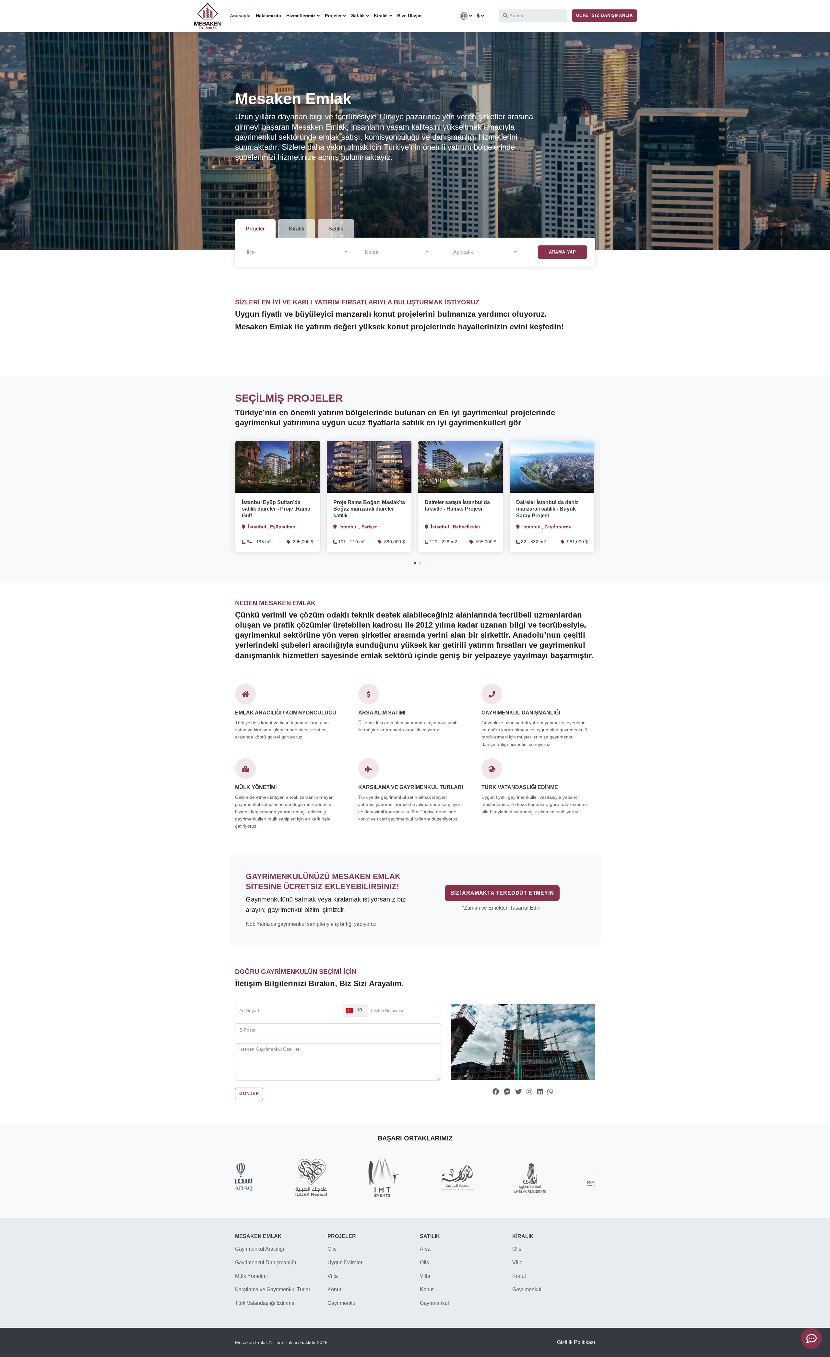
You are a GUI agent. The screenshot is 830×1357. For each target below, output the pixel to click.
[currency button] (480, 15)
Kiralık (381, 15)
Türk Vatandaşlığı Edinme (264, 1303)
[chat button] (811, 1338)
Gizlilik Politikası (576, 1342)
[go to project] (277, 467)
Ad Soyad (259, 1003)
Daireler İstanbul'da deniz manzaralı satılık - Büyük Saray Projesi (547, 509)
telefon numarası (378, 1003)
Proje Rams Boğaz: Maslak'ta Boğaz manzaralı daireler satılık (369, 509)
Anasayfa (240, 15)
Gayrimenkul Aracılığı (259, 1249)
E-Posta (257, 1023)
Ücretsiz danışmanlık (604, 15)
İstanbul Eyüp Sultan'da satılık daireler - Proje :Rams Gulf (276, 509)
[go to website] (207, 16)
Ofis (332, 1249)
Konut (334, 1289)
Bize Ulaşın (409, 15)
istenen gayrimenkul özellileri (289, 1043)
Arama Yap (562, 252)
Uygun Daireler (344, 1262)
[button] (297, 252)
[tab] (255, 228)
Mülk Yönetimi (251, 1276)
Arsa (425, 1249)
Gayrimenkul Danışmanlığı (265, 1262)
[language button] (465, 15)
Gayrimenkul (342, 1303)
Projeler (333, 15)
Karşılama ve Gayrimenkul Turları (273, 1289)
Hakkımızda (268, 15)
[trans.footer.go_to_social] (495, 1091)
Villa (332, 1276)
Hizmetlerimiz (300, 15)
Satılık (358, 15)
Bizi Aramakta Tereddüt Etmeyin (502, 893)
